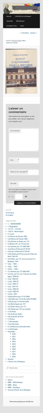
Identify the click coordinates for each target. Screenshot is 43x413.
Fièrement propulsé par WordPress (21, 401)
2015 (14, 346)
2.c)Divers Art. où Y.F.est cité (18, 244)
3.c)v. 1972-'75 (13, 286)
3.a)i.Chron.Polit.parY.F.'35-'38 (19, 249)
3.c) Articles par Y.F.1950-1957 (19, 271)
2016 (14, 349)
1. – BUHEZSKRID (14, 224)
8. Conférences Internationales (19, 326)
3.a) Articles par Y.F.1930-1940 (19, 246)
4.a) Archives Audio (15, 314)
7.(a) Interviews (13, 324)
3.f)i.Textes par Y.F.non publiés (19, 309)
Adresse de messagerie (19, 172)
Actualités (9, 21)
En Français (10, 213)
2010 (14, 334)
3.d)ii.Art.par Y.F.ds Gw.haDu (18, 301)
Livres (15, 43)
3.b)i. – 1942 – (13, 264)
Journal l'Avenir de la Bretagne (19, 390)
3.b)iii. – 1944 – (13, 269)
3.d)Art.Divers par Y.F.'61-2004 (19, 296)
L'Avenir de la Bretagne (16, 361)
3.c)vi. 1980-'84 (13, 289)
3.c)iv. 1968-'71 (13, 284)
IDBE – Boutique (14, 387)
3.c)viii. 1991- (12, 294)
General (10, 359)
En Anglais (9, 215)
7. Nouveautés (13, 321)
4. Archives (12, 311)
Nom (14, 160)
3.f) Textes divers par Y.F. (17, 306)
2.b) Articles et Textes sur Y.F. (19, 241)
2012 (14, 339)
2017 (14, 351)
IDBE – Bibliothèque (15, 382)
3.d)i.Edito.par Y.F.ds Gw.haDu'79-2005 (22, 299)
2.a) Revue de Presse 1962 (17, 236)
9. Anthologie (13, 329)
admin (10, 380)
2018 (14, 354)
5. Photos (11, 319)
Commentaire (14, 130)
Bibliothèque (20, 21)
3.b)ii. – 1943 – (13, 266)
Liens (22, 26)
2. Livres (11, 234)
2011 (14, 336)
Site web (13, 183)
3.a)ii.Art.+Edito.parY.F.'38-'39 (18, 251)
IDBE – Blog (12, 385)
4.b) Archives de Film (15, 316)
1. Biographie (13, 226)
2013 (14, 341)
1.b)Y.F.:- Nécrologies (15, 231)
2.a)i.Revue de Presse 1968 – (18, 239)
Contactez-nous (11, 26)
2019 (14, 356)
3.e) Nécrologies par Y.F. (17, 304)
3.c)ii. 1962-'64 (13, 279)
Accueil (8, 16)
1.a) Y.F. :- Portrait (14, 229)
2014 (14, 344)
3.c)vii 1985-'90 (13, 291)
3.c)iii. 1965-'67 (13, 281)
